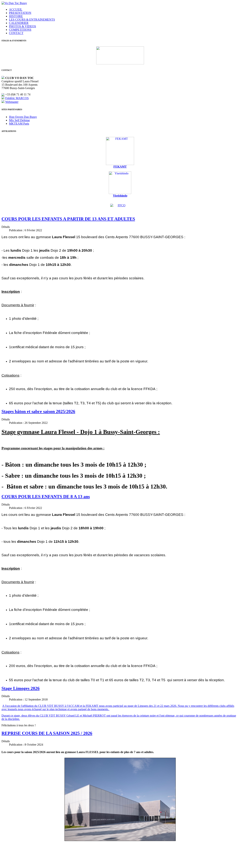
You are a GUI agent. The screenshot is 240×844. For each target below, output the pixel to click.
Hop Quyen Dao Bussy (23, 116)
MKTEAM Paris (19, 123)
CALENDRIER (18, 23)
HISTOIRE (16, 16)
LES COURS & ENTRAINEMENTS (32, 19)
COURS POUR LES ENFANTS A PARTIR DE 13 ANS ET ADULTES (68, 218)
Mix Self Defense (19, 120)
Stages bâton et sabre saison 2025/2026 (38, 411)
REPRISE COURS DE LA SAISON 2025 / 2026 (47, 733)
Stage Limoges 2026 (21, 688)
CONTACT (16, 33)
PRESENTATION (20, 12)
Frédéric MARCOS (17, 98)
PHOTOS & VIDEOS (22, 26)
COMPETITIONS (20, 29)
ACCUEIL (15, 9)
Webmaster (11, 101)
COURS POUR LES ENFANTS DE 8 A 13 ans (46, 496)
